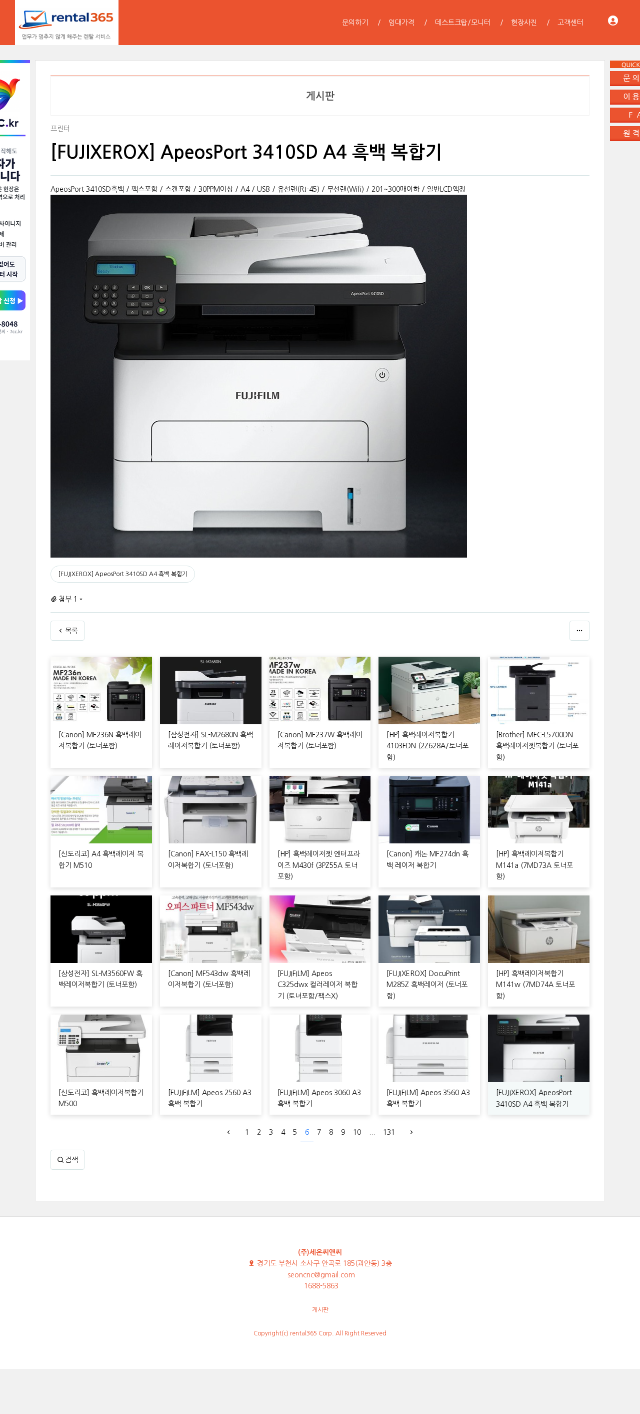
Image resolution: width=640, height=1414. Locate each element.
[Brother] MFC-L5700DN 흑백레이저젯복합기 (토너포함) (537, 746)
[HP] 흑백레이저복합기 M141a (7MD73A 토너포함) (534, 865)
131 (389, 1132)
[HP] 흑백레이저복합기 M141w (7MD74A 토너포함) (535, 985)
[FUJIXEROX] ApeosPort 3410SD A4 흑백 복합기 (123, 574)
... (372, 1132)
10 (357, 1132)
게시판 (320, 1310)
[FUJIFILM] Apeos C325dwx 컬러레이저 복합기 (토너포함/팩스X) (318, 985)
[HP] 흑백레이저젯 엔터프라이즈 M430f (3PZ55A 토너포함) (319, 865)
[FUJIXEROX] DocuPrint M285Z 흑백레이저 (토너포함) (427, 985)
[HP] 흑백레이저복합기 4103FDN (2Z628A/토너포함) (427, 746)
